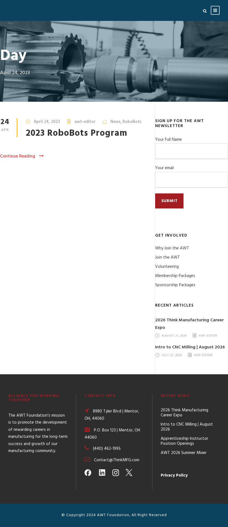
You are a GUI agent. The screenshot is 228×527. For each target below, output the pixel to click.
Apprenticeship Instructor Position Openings (184, 441)
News (115, 121)
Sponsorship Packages (175, 285)
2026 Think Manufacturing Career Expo (184, 413)
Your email (164, 168)
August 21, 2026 (174, 335)
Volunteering (167, 266)
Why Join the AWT (172, 248)
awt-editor (85, 121)
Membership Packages (175, 276)
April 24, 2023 (47, 121)
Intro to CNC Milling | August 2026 (190, 347)
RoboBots (132, 121)
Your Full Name (168, 139)
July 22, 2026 (172, 355)
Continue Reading (17, 156)
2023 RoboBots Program (76, 133)
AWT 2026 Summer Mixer (184, 453)
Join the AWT (167, 257)
